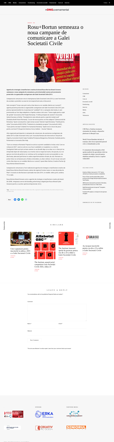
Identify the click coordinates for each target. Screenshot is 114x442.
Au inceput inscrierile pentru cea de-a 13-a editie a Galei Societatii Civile (93, 248)
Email (60, 323)
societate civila (10, 191)
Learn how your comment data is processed (59, 348)
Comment (30, 301)
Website (30, 331)
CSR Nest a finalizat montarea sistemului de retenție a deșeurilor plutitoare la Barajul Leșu (93, 131)
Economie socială (42, 2)
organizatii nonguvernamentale (42, 189)
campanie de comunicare (16, 189)
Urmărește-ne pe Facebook (92, 202)
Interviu (67, 2)
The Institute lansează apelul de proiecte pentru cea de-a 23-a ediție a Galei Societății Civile (68, 251)
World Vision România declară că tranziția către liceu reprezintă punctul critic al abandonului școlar (95, 142)
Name (29, 323)
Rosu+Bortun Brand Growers (56, 189)
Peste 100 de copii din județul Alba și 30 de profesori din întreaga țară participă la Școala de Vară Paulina (95, 178)
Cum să (60, 2)
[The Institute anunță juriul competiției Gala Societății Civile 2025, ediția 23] (45, 245)
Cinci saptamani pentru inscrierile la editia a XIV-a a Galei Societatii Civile (20, 251)
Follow (105, 2)
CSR (5, 2)
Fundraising (31, 2)
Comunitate (22, 2)
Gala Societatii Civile (27, 189)
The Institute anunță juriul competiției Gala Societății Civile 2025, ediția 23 (45, 264)
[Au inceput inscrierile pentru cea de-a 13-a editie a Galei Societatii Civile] (93, 237)
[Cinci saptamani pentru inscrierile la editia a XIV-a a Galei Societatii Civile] (20, 239)
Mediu (15, 2)
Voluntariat (52, 2)
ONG (9, 2)
